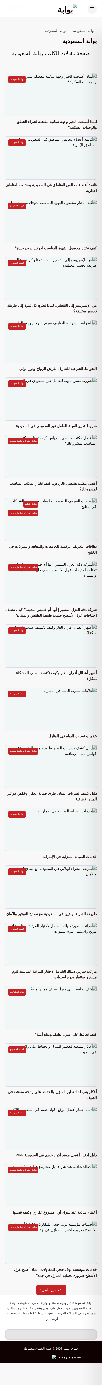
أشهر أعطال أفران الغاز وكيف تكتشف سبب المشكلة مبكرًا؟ (56, 676)
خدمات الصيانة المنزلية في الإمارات (69, 857)
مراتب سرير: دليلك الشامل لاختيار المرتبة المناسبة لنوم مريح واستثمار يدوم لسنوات (54, 974)
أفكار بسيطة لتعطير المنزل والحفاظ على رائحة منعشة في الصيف (52, 1095)
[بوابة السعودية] (56, 9)
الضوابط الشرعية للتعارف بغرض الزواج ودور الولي (58, 369)
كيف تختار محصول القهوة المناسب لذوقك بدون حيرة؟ (56, 248)
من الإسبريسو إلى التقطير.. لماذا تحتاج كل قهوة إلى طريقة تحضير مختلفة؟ (52, 308)
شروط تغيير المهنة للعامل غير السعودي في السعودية (56, 426)
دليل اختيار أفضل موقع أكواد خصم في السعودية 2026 (56, 1155)
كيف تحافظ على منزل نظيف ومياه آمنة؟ (66, 1034)
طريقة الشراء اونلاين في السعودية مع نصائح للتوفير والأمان (51, 914)
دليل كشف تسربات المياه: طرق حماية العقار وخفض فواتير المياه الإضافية (52, 796)
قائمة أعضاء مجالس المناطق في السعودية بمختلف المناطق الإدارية (51, 188)
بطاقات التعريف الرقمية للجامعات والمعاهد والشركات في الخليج (53, 549)
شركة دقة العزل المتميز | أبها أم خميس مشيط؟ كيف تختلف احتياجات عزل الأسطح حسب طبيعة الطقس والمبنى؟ (51, 612)
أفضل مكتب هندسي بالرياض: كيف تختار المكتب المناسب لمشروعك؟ (53, 486)
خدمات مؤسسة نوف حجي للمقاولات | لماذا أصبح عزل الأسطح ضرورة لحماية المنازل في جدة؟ (55, 1272)
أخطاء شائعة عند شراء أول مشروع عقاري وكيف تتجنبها (55, 1212)
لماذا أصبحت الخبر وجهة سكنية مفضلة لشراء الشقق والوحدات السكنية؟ (57, 124)
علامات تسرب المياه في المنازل (72, 736)
